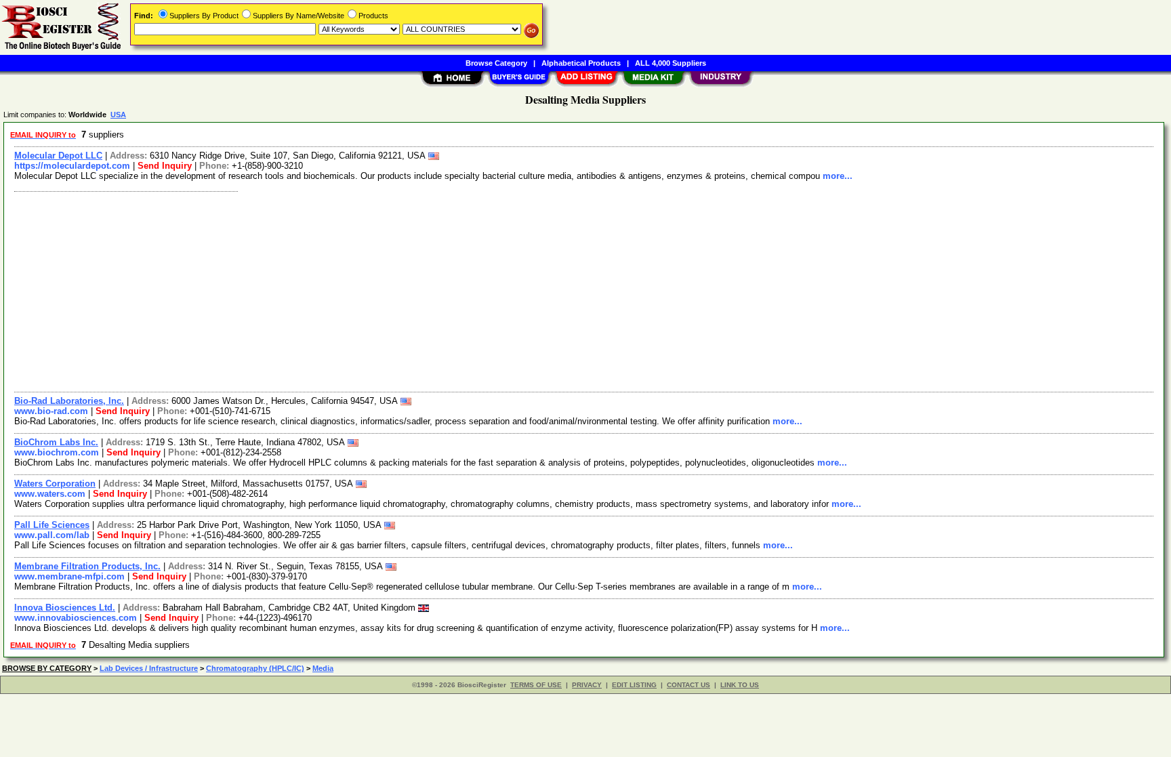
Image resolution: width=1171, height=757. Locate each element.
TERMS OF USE (536, 685)
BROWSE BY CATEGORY (46, 668)
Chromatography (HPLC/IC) (255, 668)
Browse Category (496, 63)
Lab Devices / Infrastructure (149, 668)
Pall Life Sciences (51, 525)
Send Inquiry (165, 166)
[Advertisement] (415, 290)
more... (837, 176)
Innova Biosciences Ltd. (64, 607)
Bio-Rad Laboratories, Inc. (69, 401)
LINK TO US (739, 685)
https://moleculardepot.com (72, 166)
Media (322, 668)
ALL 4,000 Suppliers (670, 63)
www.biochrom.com (56, 452)
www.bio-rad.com (51, 411)
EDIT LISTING (634, 685)
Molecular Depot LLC (58, 155)
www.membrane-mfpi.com (69, 576)
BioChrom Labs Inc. (56, 442)
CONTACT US (688, 685)
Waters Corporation (55, 483)
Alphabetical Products (581, 63)
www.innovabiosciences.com (75, 618)
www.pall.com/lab (51, 535)
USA (118, 114)
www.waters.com (49, 494)
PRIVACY (587, 685)
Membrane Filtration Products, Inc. (87, 566)
